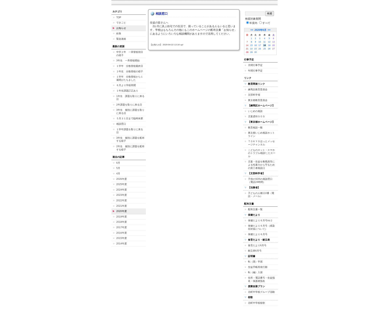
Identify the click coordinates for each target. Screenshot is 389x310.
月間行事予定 (255, 65)
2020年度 (121, 211)
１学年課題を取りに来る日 (129, 131)
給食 (118, 33)
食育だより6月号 (257, 245)
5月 (118, 168)
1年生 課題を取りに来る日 (130, 98)
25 (264, 49)
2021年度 (121, 206)
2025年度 (121, 184)
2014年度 (121, 243)
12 (269, 42)
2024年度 (121, 189)
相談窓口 (121, 124)
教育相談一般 (255, 127)
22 (251, 49)
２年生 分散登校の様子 (129, 71)
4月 (118, 173)
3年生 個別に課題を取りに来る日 (130, 112)
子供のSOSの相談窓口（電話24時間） (260, 181)
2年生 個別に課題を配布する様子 (130, 148)
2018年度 (121, 222)
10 (260, 42)
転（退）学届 (255, 261)
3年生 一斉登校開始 (128, 60)
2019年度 (121, 216)
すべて (266, 23)
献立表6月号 (255, 250)
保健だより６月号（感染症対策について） (261, 227)
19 (269, 45)
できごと (121, 22)
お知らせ (121, 28)
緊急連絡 (121, 38)
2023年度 (121, 195)
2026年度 (121, 179)
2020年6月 (260, 30)
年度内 (253, 23)
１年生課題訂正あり (127, 90)
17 (260, 45)
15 (251, 45)
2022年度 (121, 200)
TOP (118, 17)
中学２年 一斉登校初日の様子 (129, 54)
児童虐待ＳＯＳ (256, 116)
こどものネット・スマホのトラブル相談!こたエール (261, 153)
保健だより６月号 (257, 234)
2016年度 (121, 232)
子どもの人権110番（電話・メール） (261, 195)
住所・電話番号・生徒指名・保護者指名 (261, 279)
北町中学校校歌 (256, 302)
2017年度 (121, 227)
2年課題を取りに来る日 (129, 104)
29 (251, 52)
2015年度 (121, 238)
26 (269, 49)
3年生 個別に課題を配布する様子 (130, 139)
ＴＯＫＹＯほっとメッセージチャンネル (261, 143)
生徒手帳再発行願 (257, 267)
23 (255, 49)
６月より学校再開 (126, 85)
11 (264, 42)
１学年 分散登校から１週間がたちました (129, 78)
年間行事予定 (255, 70)
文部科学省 (254, 94)
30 (255, 52)
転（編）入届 (255, 272)
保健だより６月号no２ (260, 220)
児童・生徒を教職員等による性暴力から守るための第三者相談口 (261, 164)
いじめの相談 (255, 111)
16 (255, 45)
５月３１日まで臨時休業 (129, 118)
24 (260, 49)
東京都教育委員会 (257, 100)
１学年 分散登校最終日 (129, 66)
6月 (118, 162)
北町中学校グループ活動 (261, 292)
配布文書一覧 (255, 209)
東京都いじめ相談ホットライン (261, 134)
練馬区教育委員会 (257, 89)
